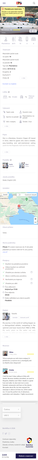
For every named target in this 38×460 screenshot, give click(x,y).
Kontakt (15, 317)
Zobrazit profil (24, 317)
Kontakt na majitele (9, 84)
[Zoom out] (35, 222)
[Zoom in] (35, 219)
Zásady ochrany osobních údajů (14, 445)
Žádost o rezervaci (26, 456)
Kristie (11, 370)
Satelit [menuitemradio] (5, 194)
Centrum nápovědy (9, 439)
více (4, 252)
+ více (23, 78)
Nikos (11, 352)
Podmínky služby (8, 442)
